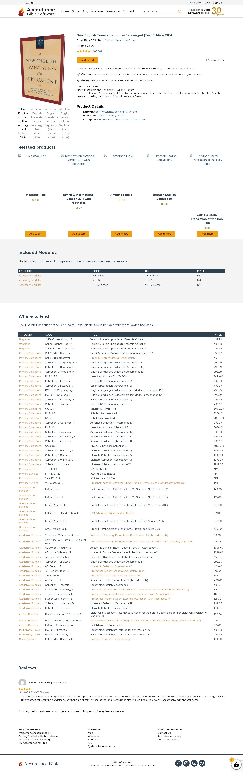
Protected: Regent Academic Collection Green (117, 570)
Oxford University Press (120, 40)
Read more (207, 233)
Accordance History (169, 736)
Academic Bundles (30, 535)
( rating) (96, 51)
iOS (90, 742)
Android (92, 739)
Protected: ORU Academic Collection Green (115, 575)
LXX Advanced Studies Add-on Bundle (112, 513)
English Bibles (107, 119)
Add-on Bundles (28, 614)
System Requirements (101, 746)
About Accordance (170, 729)
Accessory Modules (30, 275)
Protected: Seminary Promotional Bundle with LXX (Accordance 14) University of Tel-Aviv (141, 541)
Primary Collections (30, 353)
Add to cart (87, 60)
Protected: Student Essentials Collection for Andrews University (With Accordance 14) (139, 589)
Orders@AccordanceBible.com (105, 765)
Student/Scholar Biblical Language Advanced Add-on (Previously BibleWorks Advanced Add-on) (145, 620)
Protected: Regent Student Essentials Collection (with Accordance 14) (130, 598)
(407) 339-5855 (26, 2)
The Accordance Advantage (34, 739)
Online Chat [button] (194, 2)
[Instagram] (186, 763)
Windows (93, 736)
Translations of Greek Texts (131, 119)
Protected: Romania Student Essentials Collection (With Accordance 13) (131, 594)
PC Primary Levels (29, 629)
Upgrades (24, 339)
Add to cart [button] (35, 233)
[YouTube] (194, 763)
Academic (97, 11)
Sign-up (217, 2)
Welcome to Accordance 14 (34, 732)
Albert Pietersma (103, 111)
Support (128, 11)
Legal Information (168, 739)
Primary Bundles (28, 469)
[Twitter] (202, 763)
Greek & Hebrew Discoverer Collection (112, 357)
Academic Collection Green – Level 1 (111, 566)
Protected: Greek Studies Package (110, 639)
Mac (90, 732)
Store (75, 11)
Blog (85, 11)
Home (65, 11)
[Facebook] (178, 763)
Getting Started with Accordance (38, 736)
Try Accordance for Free (32, 742)
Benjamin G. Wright (125, 111)
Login (207, 2)
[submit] (180, 11)
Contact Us (164, 732)
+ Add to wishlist (215, 60)
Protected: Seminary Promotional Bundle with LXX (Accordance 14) (129, 535)
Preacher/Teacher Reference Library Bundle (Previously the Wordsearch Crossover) (138, 482)
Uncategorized (27, 639)
